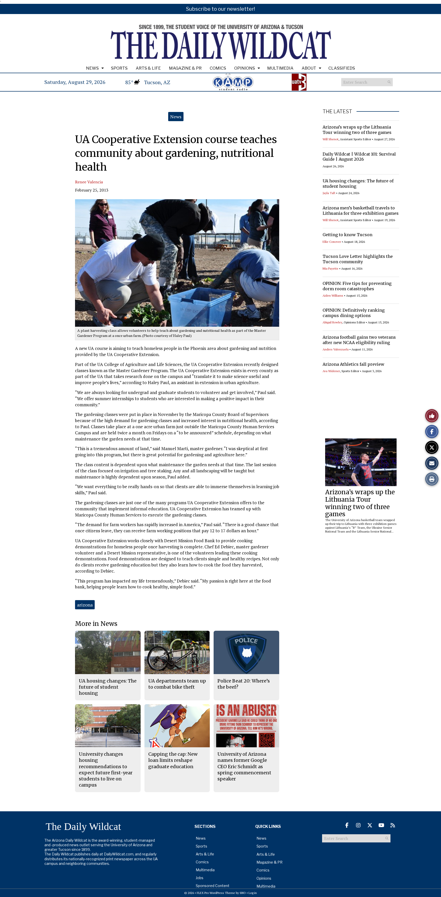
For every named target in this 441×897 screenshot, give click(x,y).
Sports (119, 68)
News (92, 68)
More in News (96, 624)
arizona (85, 605)
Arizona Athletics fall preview (353, 364)
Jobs (199, 878)
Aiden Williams (333, 295)
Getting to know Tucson (347, 234)
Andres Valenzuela (336, 349)
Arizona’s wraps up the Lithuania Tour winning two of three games (357, 129)
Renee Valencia (89, 182)
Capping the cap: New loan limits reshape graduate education (173, 760)
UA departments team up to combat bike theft (177, 684)
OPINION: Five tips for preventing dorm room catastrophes (357, 286)
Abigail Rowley (332, 322)
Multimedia (280, 68)
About (309, 68)
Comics (218, 68)
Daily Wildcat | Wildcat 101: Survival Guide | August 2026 (359, 156)
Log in (253, 893)
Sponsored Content (212, 885)
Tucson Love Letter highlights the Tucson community (358, 259)
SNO (243, 893)
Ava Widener (331, 371)
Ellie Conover (332, 242)
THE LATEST (337, 111)
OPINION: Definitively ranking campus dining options (354, 313)
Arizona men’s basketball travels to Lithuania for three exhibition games (361, 210)
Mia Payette (330, 268)
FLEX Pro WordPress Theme (216, 893)
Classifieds (341, 68)
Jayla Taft (329, 193)
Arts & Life (148, 68)
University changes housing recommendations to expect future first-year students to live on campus (105, 769)
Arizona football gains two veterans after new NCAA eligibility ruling (359, 340)
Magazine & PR (185, 68)
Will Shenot (330, 139)
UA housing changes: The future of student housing (108, 687)
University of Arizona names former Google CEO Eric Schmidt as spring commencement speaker (244, 766)
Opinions (244, 68)
